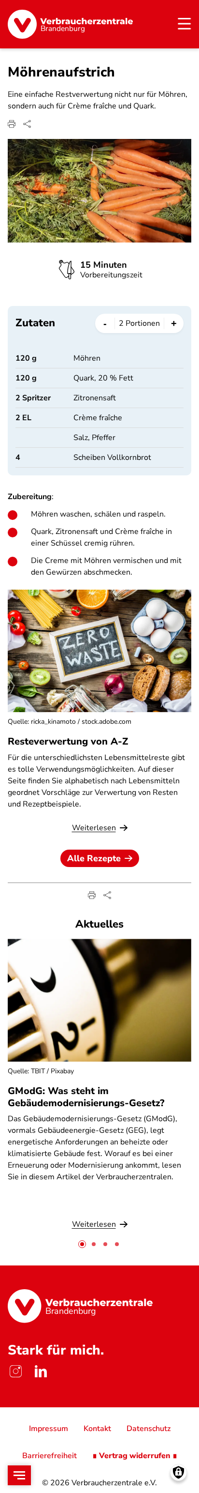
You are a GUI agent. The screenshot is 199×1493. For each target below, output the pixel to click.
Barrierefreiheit (49, 1455)
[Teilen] (27, 124)
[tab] (82, 1244)
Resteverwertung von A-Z (68, 741)
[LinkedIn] (40, 1371)
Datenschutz (149, 1428)
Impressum (48, 1428)
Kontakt (97, 1428)
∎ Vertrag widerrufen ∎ (134, 1455)
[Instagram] (15, 1371)
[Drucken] (11, 124)
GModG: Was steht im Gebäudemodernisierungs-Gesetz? (86, 1097)
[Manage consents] (178, 1472)
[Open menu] (19, 1475)
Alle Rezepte (94, 858)
